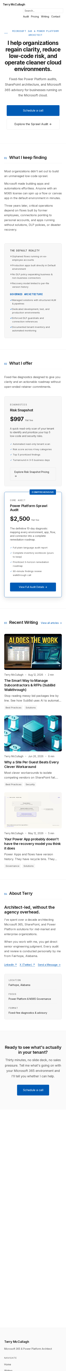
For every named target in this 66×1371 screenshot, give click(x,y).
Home (7, 1364)
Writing (45, 16)
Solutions (31, 707)
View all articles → (51, 622)
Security (30, 784)
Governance (12, 865)
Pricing (35, 16)
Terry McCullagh (14, 4)
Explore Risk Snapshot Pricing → (31, 474)
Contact (55, 16)
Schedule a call (33, 110)
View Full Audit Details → (33, 586)
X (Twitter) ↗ (27, 964)
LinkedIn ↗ (10, 964)
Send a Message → (49, 964)
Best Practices (13, 707)
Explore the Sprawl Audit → (33, 124)
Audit (26, 16)
